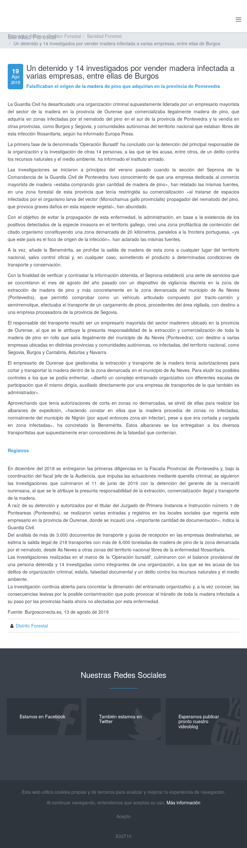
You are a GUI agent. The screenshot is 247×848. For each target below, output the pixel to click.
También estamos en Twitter (120, 718)
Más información (183, 802)
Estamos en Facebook (42, 716)
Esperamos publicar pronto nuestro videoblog (198, 721)
